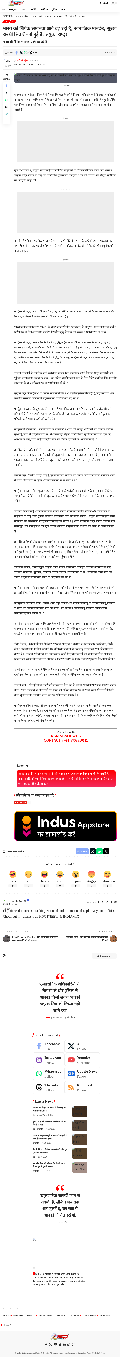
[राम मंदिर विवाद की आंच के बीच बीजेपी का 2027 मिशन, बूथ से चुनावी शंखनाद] (79, 1167)
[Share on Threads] (30, 52)
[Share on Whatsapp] (26, 52)
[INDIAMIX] (16, 3)
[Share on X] (21, 52)
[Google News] (82, 1073)
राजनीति (40, 1129)
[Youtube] (82, 1059)
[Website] (94, 902)
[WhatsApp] (49, 1073)
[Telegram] (111, 902)
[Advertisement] (65, 141)
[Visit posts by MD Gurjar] (6, 902)
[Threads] (115, 902)
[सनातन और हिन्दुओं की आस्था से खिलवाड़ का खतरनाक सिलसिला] (79, 1111)
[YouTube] (55, 1344)
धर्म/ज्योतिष (41, 1115)
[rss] (82, 1087)
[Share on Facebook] (16, 52)
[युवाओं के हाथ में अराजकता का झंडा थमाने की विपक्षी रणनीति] (79, 1125)
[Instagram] (107, 902)
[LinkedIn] (64, 1344)
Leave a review (105, 956)
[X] (102, 902)
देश (13, 21)
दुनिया (6, 21)
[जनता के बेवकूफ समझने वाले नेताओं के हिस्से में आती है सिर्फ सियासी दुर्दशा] (79, 1139)
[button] (5, 3)
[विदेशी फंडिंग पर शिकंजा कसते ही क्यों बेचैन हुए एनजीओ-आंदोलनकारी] (79, 1153)
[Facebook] (98, 902)
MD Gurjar (22, 60)
